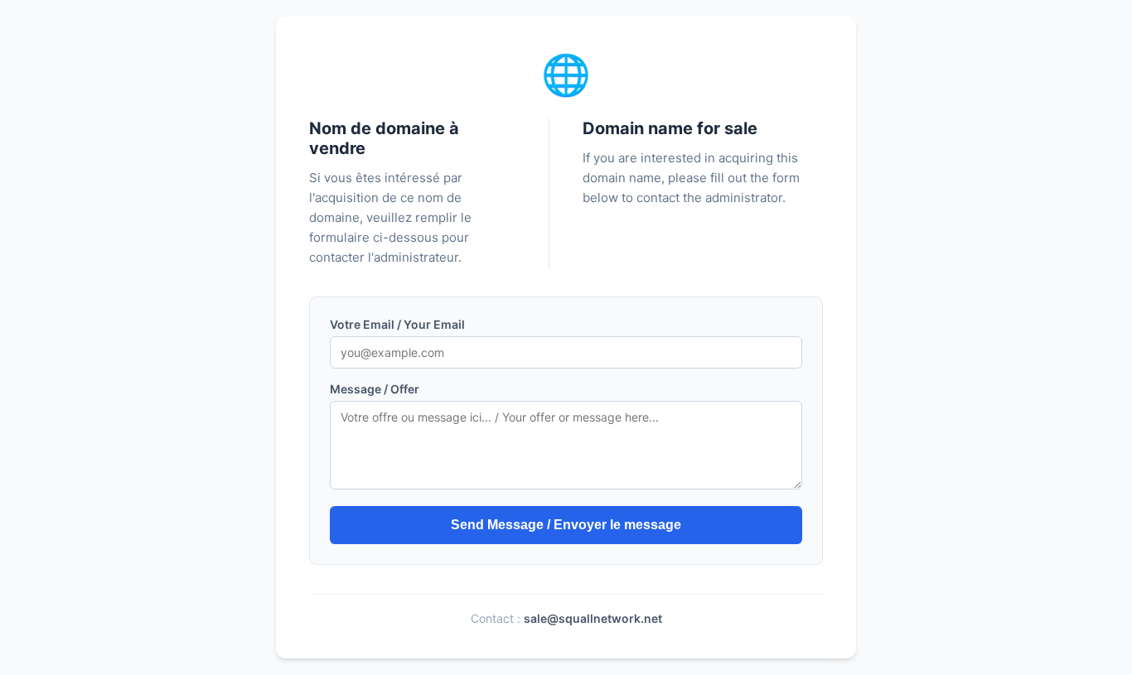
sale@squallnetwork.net (593, 618)
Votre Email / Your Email (397, 324)
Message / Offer (374, 389)
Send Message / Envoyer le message (566, 525)
